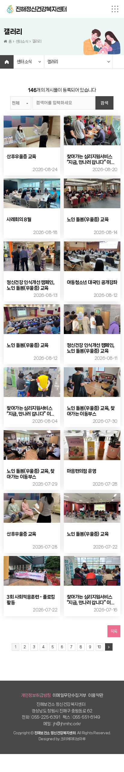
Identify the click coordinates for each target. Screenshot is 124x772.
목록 (113, 631)
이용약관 (95, 695)
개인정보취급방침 (36, 695)
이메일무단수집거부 (69, 695)
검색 (104, 103)
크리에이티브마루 (72, 739)
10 (99, 647)
